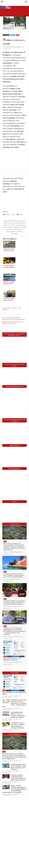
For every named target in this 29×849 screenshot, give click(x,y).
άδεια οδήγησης (6, 308)
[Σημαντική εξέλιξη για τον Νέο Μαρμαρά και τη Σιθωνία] (14, 647)
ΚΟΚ (20, 308)
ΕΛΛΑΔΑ (13, 35)
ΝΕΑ (18, 35)
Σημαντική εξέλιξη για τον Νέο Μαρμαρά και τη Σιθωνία (12, 659)
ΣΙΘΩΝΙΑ (10, 656)
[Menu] (1, 1)
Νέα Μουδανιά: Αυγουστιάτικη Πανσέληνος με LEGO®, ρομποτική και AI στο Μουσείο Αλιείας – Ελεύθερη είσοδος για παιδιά (14, 703)
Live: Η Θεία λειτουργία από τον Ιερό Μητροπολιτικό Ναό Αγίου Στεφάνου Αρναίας (13, 318)
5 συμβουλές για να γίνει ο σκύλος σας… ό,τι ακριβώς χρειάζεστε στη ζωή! (13, 322)
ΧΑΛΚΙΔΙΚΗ (15, 656)
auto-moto (6, 35)
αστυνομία (14, 308)
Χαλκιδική (22, 656)
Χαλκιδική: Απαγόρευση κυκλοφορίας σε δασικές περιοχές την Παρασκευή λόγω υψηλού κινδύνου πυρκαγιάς (14, 602)
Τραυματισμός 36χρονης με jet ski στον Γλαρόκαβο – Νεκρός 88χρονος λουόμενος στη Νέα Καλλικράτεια (13, 575)
